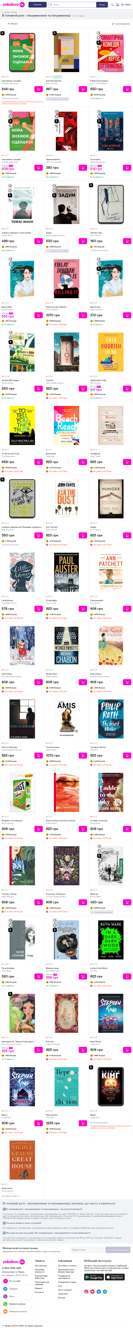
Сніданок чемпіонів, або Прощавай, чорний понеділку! (22, 527)
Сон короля (95, 159)
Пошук (102, 5)
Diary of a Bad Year (9, 747)
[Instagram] (86, 1292)
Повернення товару (67, 1282)
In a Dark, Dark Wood (98, 968)
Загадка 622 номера (10, 380)
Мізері (93, 1115)
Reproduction (51, 1115)
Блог (60, 1286)
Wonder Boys (51, 674)
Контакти (39, 1292)
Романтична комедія (99, 81)
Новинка (57, 77)
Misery (5, 1115)
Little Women (7, 601)
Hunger (93, 527)
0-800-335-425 (11, 1268)
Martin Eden (7, 307)
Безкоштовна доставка (59, 99)
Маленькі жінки (52, 968)
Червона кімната (53, 159)
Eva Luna (49, 1042)
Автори (61, 1298)
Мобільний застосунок (97, 1261)
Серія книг (63, 1294)
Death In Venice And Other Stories (60, 821)
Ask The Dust (52, 527)
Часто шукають (65, 1290)
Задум (48, 233)
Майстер (94, 894)
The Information (52, 747)
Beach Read (51, 454)
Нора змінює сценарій (11, 81)
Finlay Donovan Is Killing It (56, 307)
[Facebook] (99, 1292)
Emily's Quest (96, 674)
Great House (7, 1188)
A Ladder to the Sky (98, 821)
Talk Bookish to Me (98, 380)
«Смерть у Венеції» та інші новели (16, 233)
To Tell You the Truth (10, 454)
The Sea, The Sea (9, 894)
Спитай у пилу (96, 233)
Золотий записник (53, 81)
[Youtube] (92, 1292)
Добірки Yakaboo (10, 12)
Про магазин (41, 1266)
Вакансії (38, 1288)
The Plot (49, 380)
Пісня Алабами (8, 968)
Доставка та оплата (67, 1266)
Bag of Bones (95, 1042)
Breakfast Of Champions (12, 821)
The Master (95, 454)
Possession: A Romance (55, 894)
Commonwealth (96, 601)
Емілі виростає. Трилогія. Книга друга (17, 1042)
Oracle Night (51, 601)
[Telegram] (105, 1292)
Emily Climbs (7, 674)
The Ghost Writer (98, 747)
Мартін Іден (95, 307)
